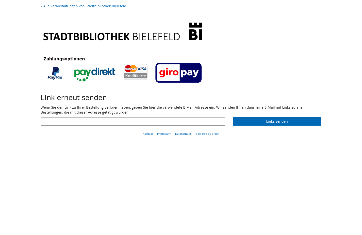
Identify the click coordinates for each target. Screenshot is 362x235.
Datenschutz (183, 133)
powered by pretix (207, 133)
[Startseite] (123, 49)
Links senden (277, 121)
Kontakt (148, 133)
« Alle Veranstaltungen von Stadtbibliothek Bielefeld (83, 6)
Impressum (164, 133)
